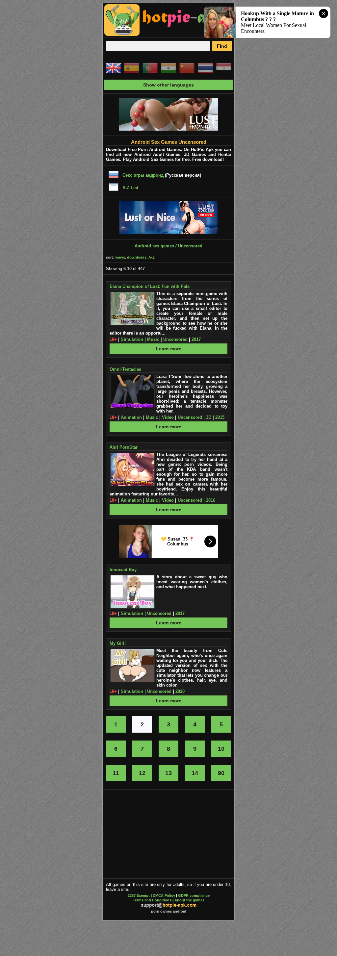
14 (195, 773)
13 (168, 773)
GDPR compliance (194, 895)
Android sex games (154, 245)
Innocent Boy (123, 569)
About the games (189, 900)
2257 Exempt (139, 895)
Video (168, 417)
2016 (210, 500)
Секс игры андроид (143, 175)
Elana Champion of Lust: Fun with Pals (150, 286)
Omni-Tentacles (125, 369)
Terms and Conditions (152, 900)
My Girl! (118, 643)
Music (153, 339)
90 (221, 773)
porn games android (168, 911)
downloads (136, 257)
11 (116, 773)
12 (142, 773)
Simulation (132, 339)
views (120, 257)
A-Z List (130, 187)
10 (221, 748)
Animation (131, 417)
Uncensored (190, 245)
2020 (180, 691)
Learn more (168, 348)
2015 (219, 417)
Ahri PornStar (124, 447)
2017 (196, 339)
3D (208, 417)
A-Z (151, 257)
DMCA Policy (164, 895)
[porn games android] (165, 35)
